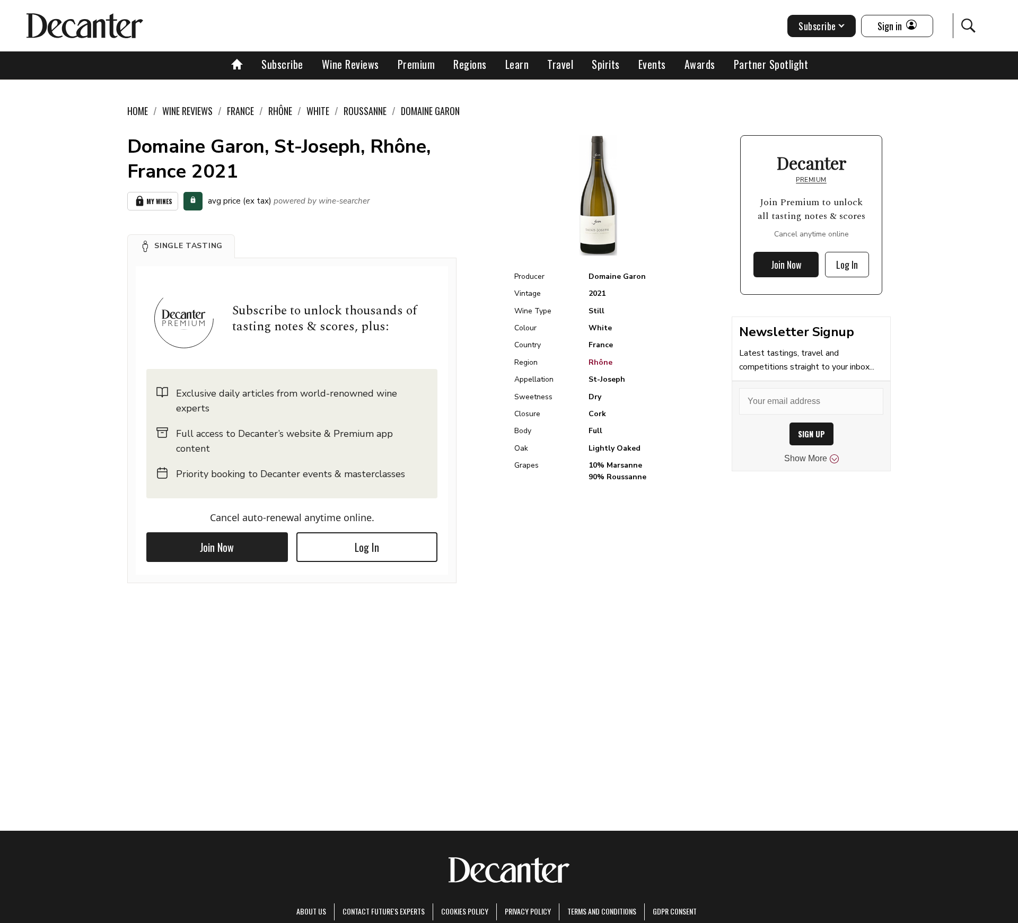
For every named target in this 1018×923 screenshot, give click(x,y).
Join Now (217, 547)
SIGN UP (811, 433)
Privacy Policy (528, 911)
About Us (311, 911)
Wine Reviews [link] (187, 111)
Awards (699, 64)
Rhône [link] (280, 111)
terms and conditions (601, 911)
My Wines (159, 201)
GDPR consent (675, 911)
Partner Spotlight (771, 64)
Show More (805, 458)
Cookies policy (464, 911)
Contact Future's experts (384, 911)
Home (137, 111)
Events (652, 64)
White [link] (317, 111)
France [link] (240, 111)
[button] (181, 246)
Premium (416, 64)
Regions (470, 64)
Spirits (606, 64)
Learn (517, 64)
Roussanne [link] (365, 111)
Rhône (600, 362)
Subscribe (282, 64)
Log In (367, 547)
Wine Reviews (350, 64)
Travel (560, 64)
